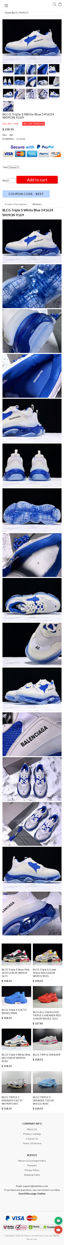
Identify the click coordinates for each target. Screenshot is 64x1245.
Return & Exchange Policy (32, 1160)
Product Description (16, 204)
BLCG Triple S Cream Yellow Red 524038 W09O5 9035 (44, 972)
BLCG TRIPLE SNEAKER (47, 1054)
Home (8, 12)
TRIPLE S (24, 12)
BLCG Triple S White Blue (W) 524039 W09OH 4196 (16, 1058)
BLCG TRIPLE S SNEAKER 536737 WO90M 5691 (12, 1100)
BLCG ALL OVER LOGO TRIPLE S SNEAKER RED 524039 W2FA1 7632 (47, 1015)
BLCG (15, 12)
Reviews (37, 204)
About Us (32, 1129)
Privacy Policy (32, 1170)
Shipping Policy (32, 1174)
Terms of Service (32, 1143)
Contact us (32, 1138)
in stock (21, 138)
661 (11, 134)
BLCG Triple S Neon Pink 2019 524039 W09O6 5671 (15, 972)
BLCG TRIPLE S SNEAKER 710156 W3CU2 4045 (43, 1100)
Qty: (5, 180)
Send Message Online (32, 1193)
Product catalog (32, 1133)
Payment (32, 1165)
